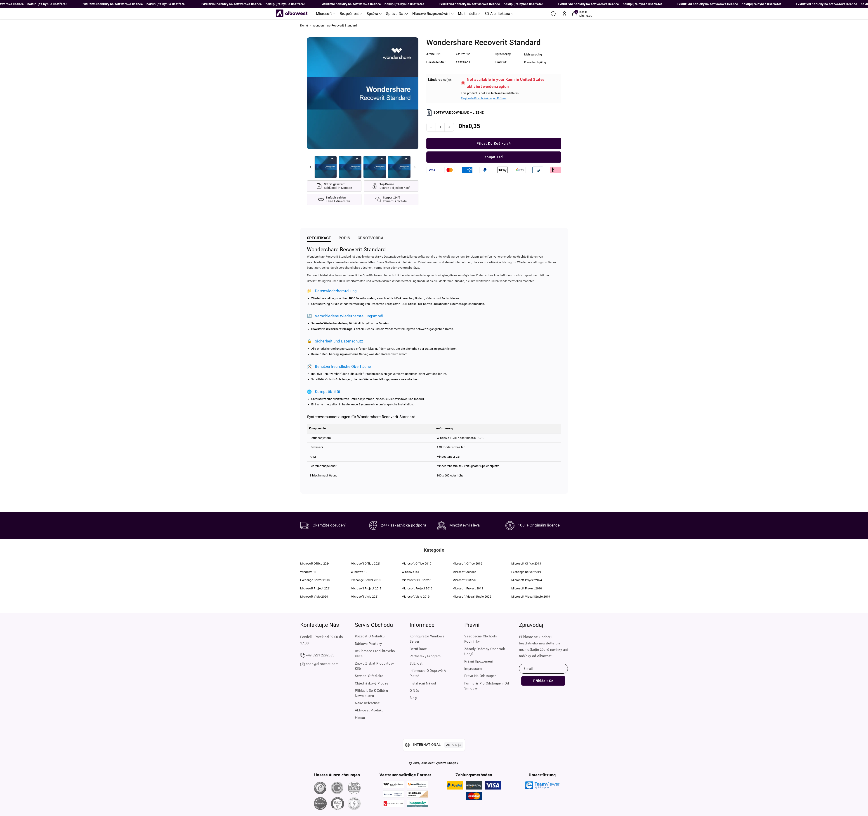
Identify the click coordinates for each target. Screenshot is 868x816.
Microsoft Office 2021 (365, 563)
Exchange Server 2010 (365, 580)
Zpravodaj (531, 625)
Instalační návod (423, 683)
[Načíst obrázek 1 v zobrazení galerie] (325, 167)
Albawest (428, 763)
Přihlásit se (543, 681)
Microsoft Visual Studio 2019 (530, 596)
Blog (413, 698)
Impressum (473, 669)
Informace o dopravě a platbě (428, 673)
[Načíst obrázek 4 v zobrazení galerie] (399, 167)
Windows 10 (359, 572)
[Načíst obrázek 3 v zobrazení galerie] (374, 167)
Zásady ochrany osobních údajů (484, 651)
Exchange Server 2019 (526, 572)
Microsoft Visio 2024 (314, 596)
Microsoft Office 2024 (315, 563)
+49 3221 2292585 (320, 655)
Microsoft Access (464, 572)
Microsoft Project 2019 (366, 588)
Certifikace (418, 649)
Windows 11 (308, 572)
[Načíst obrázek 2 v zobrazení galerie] (350, 167)
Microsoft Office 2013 (526, 563)
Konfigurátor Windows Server (427, 639)
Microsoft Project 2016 (417, 588)
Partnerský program (425, 656)
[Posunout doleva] (310, 167)
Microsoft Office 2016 (467, 563)
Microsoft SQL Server (416, 580)
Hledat (360, 718)
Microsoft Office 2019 (416, 563)
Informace (422, 625)
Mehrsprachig (533, 54)
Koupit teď (493, 157)
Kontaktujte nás (319, 625)
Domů (304, 25)
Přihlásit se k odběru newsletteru (371, 693)
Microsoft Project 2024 (526, 580)
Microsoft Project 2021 (315, 588)
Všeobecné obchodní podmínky (481, 639)
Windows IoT (410, 572)
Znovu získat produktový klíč (374, 666)
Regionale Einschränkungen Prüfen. (483, 98)
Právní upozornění (478, 661)
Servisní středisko (369, 676)
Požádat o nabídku (370, 636)
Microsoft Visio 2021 (365, 596)
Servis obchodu (374, 625)
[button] (325, 13)
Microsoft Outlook (465, 580)
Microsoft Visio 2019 (415, 596)
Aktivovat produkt (369, 710)
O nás (414, 691)
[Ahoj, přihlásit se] (564, 14)
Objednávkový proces (372, 683)
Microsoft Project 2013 (468, 588)
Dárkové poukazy (368, 644)
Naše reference (367, 703)
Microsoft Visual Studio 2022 (472, 596)
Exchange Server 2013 (315, 580)
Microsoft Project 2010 (526, 588)
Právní (471, 625)
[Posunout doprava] (414, 167)
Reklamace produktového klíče (375, 653)
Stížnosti (417, 663)
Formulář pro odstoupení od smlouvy (486, 686)
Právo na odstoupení (481, 676)
